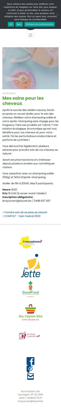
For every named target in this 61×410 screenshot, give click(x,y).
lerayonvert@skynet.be (30, 401)
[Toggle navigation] (30, 35)
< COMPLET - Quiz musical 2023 (21, 216)
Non (19, 24)
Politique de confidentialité (39, 24)
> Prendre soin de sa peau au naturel (24, 212)
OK (10, 24)
